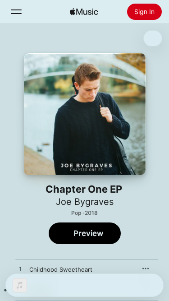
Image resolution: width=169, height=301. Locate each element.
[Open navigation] (16, 12)
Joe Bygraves (85, 201)
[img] (84, 12)
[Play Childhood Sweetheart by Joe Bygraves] (20, 269)
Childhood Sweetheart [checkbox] (60, 269)
